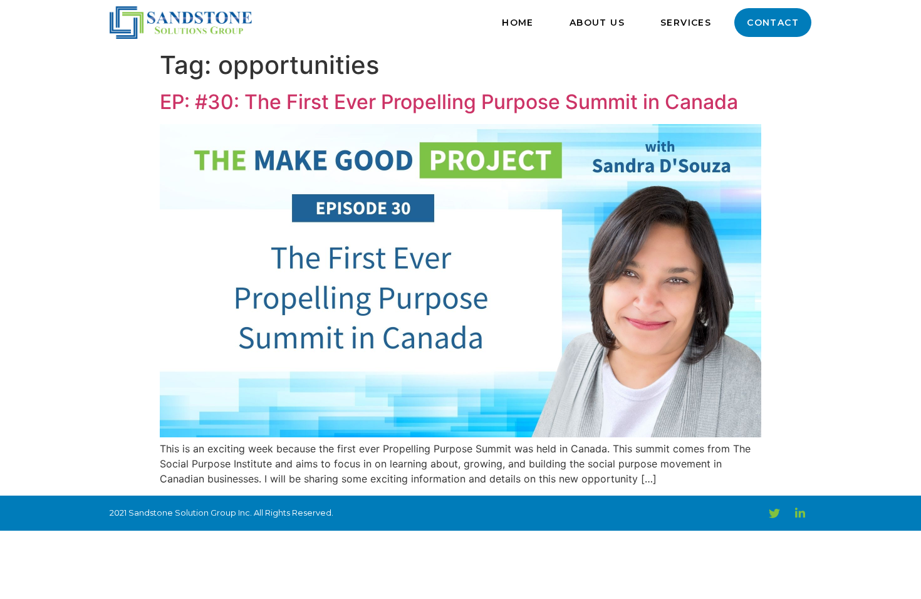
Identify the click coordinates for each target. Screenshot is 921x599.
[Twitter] (774, 513)
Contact (773, 22)
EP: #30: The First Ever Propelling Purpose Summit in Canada (449, 102)
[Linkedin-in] (800, 513)
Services (685, 22)
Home (518, 22)
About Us (597, 22)
